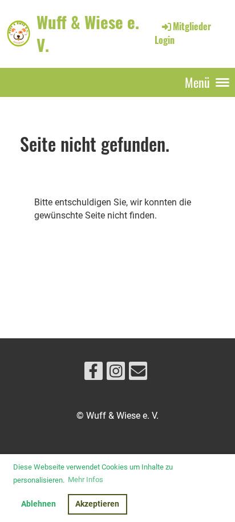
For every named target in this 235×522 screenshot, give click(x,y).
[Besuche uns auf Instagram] (116, 374)
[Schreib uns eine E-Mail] (138, 374)
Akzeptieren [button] (97, 504)
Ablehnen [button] (38, 504)
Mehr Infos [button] (85, 479)
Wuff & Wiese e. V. (88, 33)
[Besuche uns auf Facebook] (93, 374)
